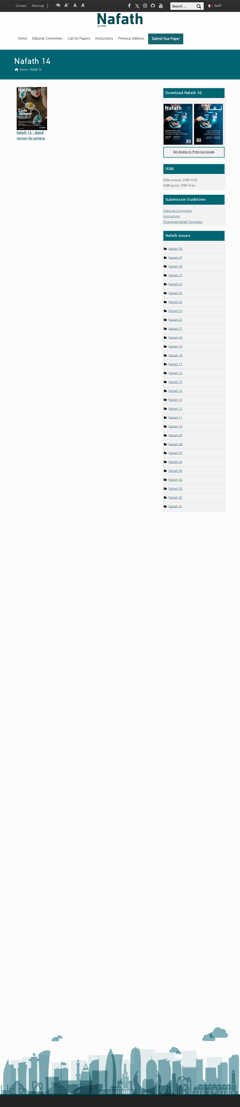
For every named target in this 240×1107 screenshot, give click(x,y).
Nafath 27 (175, 275)
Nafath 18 (175, 355)
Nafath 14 (175, 391)
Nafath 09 (175, 435)
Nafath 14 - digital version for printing (31, 135)
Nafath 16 (175, 373)
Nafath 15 (175, 382)
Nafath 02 (175, 498)
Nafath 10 (175, 426)
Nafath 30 (175, 249)
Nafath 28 (175, 266)
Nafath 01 (175, 506)
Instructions (104, 39)
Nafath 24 (175, 302)
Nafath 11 (175, 417)
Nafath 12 (175, 409)
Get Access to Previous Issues (193, 152)
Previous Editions (131, 39)
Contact (21, 6)
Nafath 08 (175, 444)
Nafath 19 (175, 346)
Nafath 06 (175, 462)
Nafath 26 (175, 284)
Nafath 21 (175, 329)
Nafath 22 (175, 320)
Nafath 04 (175, 480)
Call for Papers (79, 39)
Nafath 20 (175, 337)
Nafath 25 (175, 293)
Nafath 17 (175, 364)
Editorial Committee (47, 39)
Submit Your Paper (166, 39)
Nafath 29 (175, 258)
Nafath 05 (175, 471)
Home (22, 39)
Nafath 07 (175, 453)
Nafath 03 (175, 489)
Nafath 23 (175, 311)
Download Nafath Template (182, 222)
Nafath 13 (175, 400)
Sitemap (38, 6)
